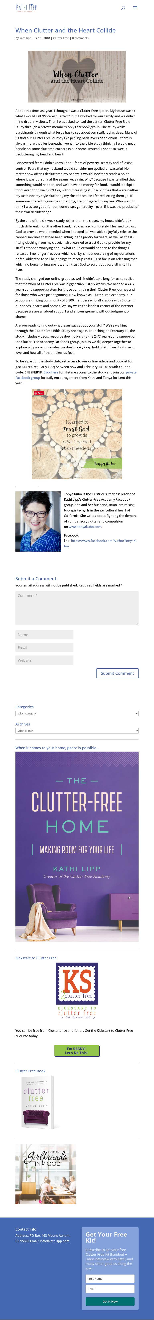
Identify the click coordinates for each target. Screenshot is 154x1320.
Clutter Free (61, 38)
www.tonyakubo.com (85, 527)
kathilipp (25, 38)
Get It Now (110, 1301)
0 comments (80, 38)
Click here (51, 372)
